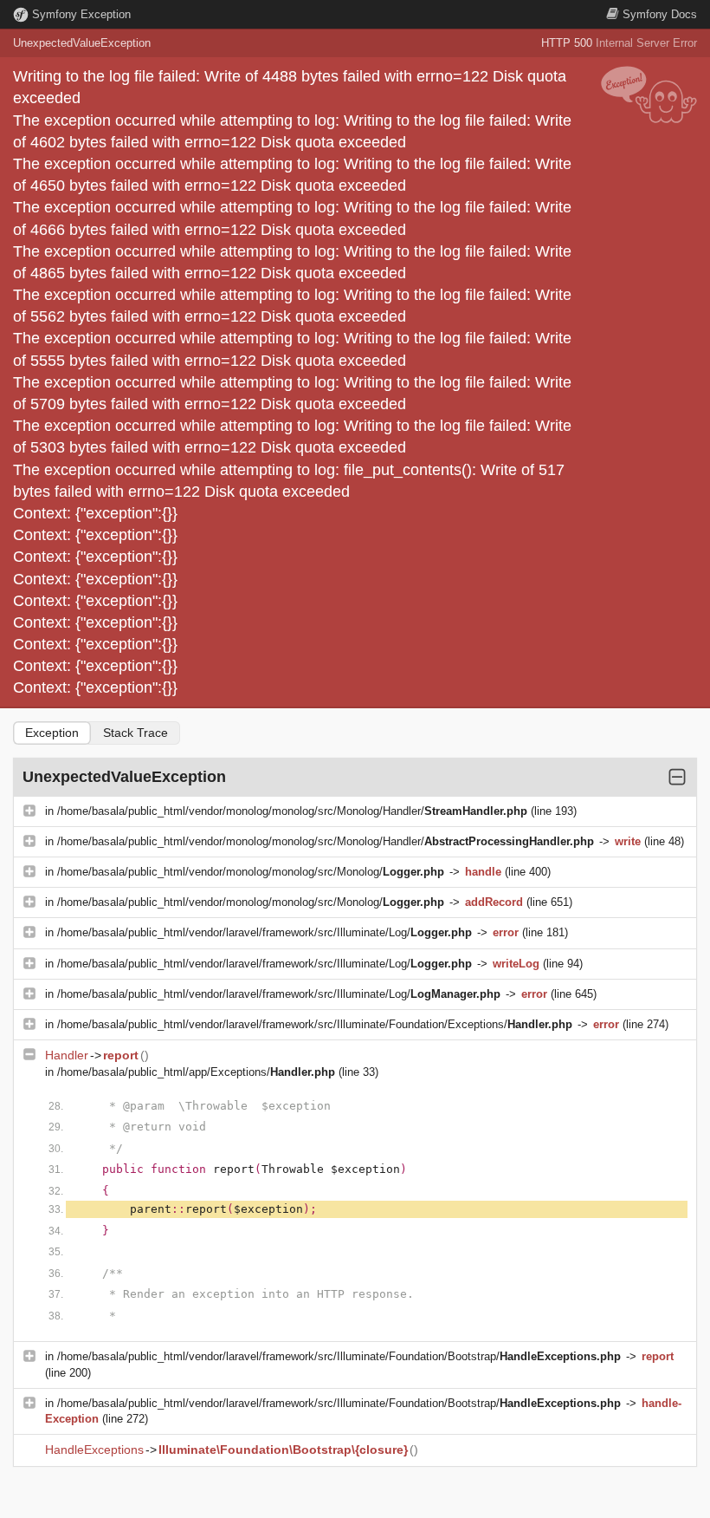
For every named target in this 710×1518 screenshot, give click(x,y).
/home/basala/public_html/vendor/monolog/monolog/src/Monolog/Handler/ (292, 811)
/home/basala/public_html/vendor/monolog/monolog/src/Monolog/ (250, 871)
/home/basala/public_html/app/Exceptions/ (196, 1071)
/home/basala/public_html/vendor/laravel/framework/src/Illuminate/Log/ (264, 932)
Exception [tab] (52, 732)
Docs (660, 14)
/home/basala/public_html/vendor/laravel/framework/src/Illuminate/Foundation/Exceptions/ (314, 1024)
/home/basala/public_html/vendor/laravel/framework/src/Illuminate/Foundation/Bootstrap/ (339, 1356)
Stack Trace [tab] (135, 732)
